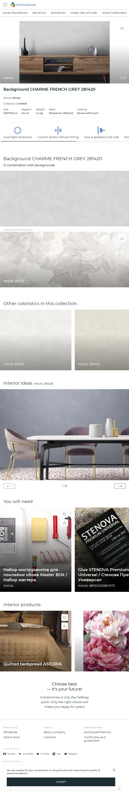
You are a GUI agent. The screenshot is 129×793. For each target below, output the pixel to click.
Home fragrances (15, 13)
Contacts (50, 737)
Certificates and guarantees (94, 739)
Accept (61, 781)
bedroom (39, 13)
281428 (48, 383)
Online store (11, 737)
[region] (64, 132)
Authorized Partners (97, 732)
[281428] (64, 434)
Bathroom (58, 13)
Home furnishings (114, 13)
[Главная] (60, 4)
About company (55, 732)
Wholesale (10, 732)
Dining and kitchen (84, 13)
